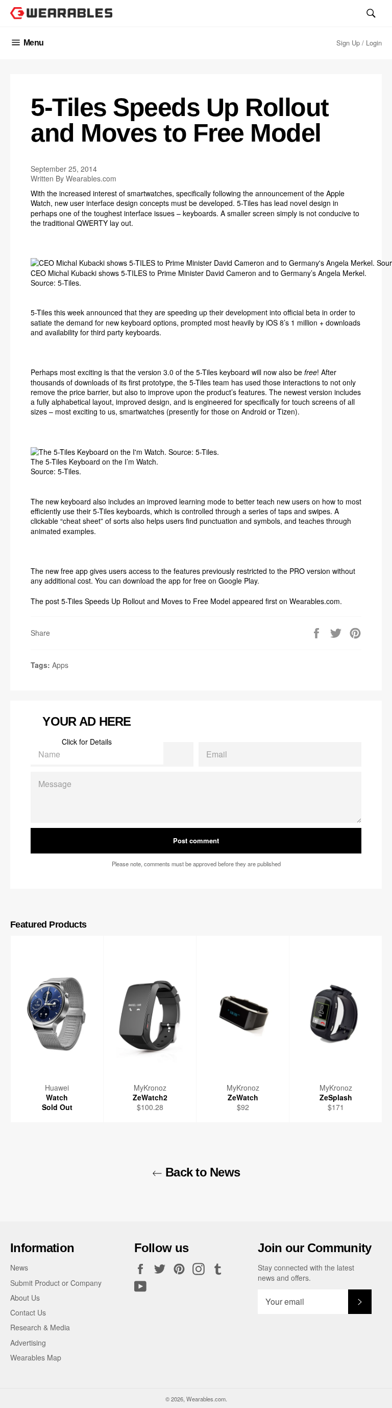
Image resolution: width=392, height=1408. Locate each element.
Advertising (28, 1342)
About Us (25, 1297)
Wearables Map (35, 1357)
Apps (60, 665)
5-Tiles (247, 203)
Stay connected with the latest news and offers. (306, 1272)
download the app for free (164, 580)
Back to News (201, 1172)
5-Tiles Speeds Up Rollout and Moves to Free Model (145, 601)
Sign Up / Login (359, 43)
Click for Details (87, 741)
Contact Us (28, 1312)
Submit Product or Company (56, 1283)
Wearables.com (314, 601)
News (19, 1267)
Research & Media (40, 1327)
